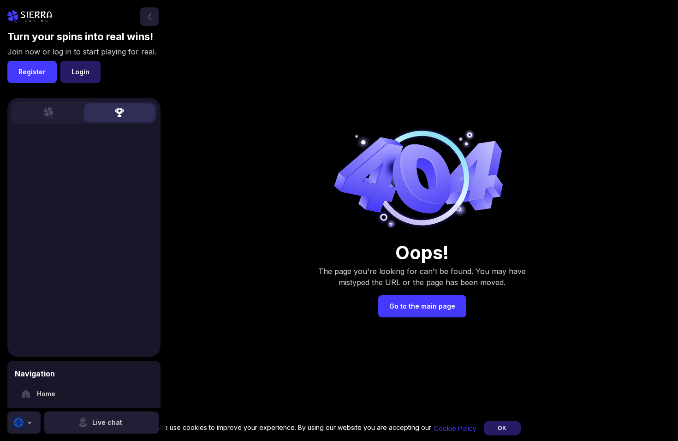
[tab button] (48, 112)
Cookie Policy (455, 428)
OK (502, 427)
